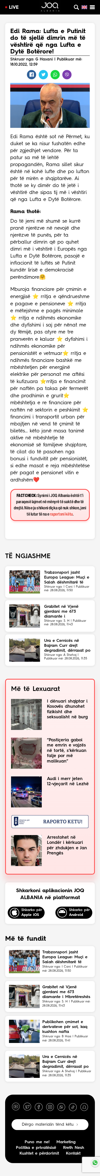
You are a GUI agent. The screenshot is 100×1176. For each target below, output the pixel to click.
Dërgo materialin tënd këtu (48, 1125)
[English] (84, 7)
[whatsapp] (61, 1106)
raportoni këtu (61, 514)
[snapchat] (84, 1106)
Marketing (66, 1142)
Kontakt (73, 1153)
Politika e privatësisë (36, 1148)
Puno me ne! (37, 1142)
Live (14, 7)
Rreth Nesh (73, 1148)
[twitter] (27, 1106)
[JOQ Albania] (50, 7)
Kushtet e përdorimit (39, 1153)
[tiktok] (72, 1106)
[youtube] (16, 1106)
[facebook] (38, 1106)
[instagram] (50, 1106)
